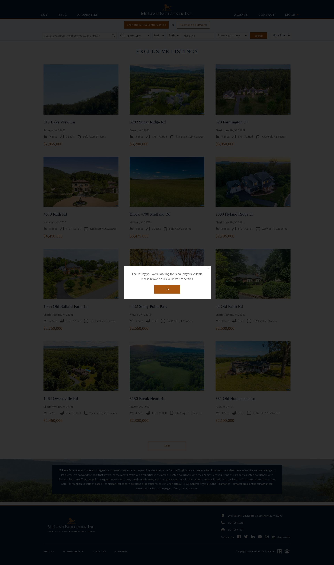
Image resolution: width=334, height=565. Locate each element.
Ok (167, 289)
